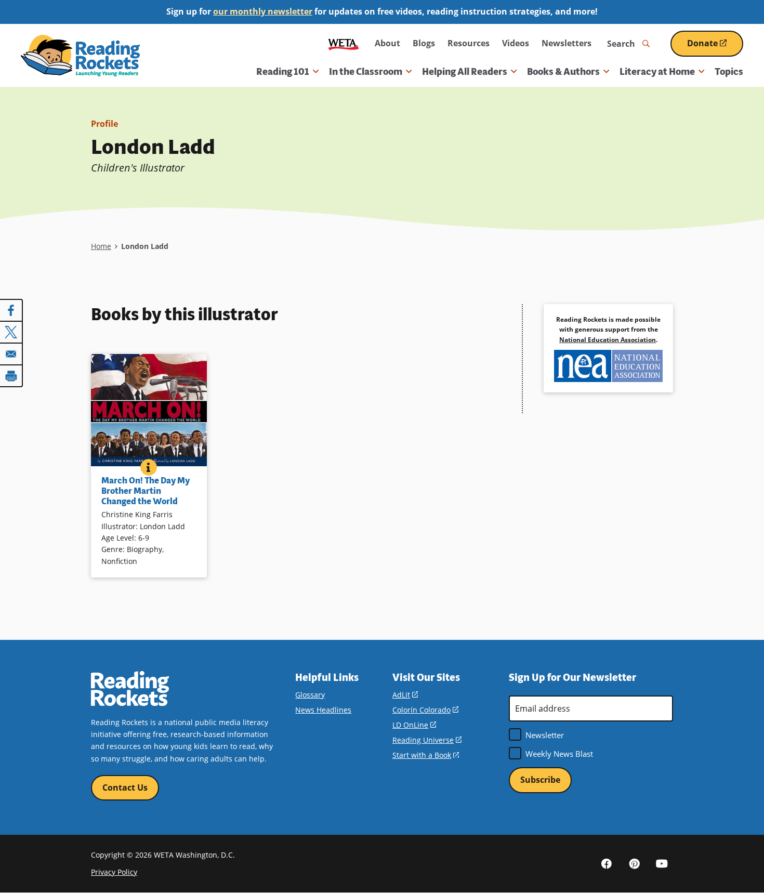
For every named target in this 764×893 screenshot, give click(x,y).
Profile (104, 123)
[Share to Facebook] (11, 310)
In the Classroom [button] (365, 71)
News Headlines (323, 710)
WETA (343, 43)
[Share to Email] (11, 354)
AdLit (405, 695)
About (387, 43)
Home (101, 246)
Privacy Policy (114, 872)
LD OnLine (414, 725)
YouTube (661, 863)
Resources (468, 43)
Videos (515, 43)
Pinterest (634, 863)
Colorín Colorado (425, 710)
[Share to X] (11, 332)
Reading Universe (427, 740)
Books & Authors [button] (563, 71)
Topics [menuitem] (729, 71)
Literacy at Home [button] (657, 71)
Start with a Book (425, 755)
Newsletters (566, 43)
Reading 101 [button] (282, 71)
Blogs (424, 43)
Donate (715, 47)
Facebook (606, 863)
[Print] (11, 375)
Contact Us (125, 787)
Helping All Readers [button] (464, 71)
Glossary (310, 695)
